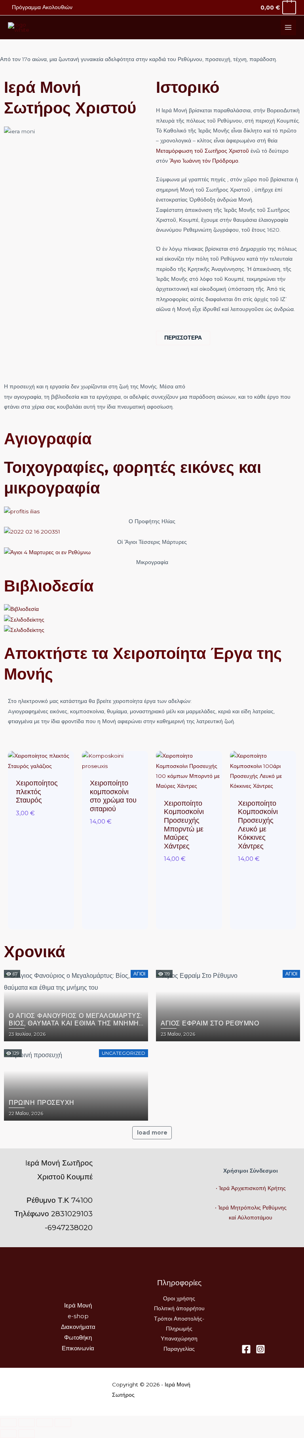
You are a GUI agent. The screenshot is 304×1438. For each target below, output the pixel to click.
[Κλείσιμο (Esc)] (63, 1422)
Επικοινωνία (78, 1348)
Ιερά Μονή (78, 1305)
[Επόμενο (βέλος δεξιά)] (26, 1433)
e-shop (78, 1316)
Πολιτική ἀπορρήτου (179, 1308)
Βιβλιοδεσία (49, 585)
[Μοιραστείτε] (44, 1422)
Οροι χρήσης (179, 1298)
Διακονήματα (78, 1326)
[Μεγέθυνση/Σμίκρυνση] (8, 1422)
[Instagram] (260, 1349)
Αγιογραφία (48, 438)
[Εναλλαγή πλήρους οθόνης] (26, 1422)
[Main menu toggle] (288, 27)
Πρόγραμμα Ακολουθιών (42, 7)
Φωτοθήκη (78, 1337)
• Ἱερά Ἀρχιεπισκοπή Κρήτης (251, 1188)
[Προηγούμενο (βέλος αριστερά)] (8, 1433)
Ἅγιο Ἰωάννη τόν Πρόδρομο (203, 160)
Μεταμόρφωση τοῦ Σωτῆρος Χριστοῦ (202, 151)
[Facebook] (246, 1349)
